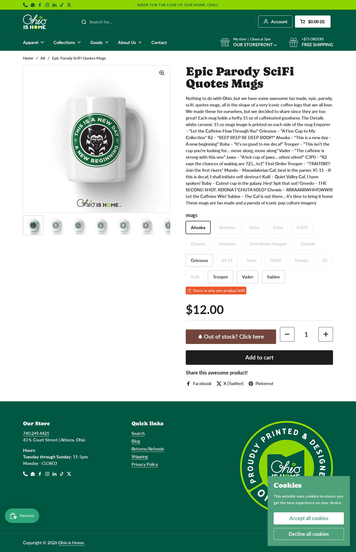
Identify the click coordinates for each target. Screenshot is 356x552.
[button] (313, 21)
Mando (302, 260)
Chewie (198, 243)
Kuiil (195, 276)
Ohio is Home (71, 542)
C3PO (302, 227)
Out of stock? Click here (234, 336)
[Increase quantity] (325, 334)
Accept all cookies (308, 518)
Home (28, 58)
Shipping (140, 456)
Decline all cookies (309, 534)
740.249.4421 (36, 433)
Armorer (227, 227)
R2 (324, 260)
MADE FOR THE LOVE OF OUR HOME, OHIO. (178, 5)
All (42, 58)
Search (138, 433)
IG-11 (227, 260)
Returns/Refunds (148, 448)
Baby (254, 227)
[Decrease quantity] (287, 334)
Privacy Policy (145, 464)
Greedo (308, 243)
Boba (278, 227)
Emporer (227, 243)
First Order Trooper (268, 243)
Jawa (251, 260)
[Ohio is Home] (35, 22)
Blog (136, 441)
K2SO (275, 260)
